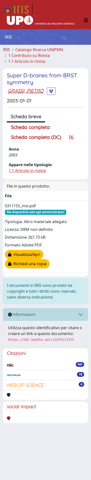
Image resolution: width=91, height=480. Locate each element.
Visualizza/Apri (25, 254)
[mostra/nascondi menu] (86, 20)
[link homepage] (18, 9)
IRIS (6, 49)
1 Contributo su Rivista (29, 55)
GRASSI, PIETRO (25, 91)
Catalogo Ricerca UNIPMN (39, 49)
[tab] (71, 137)
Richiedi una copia (29, 263)
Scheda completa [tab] (30, 127)
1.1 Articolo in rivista (26, 61)
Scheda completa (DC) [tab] (36, 137)
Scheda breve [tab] (26, 116)
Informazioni (23, 314)
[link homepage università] (40, 20)
